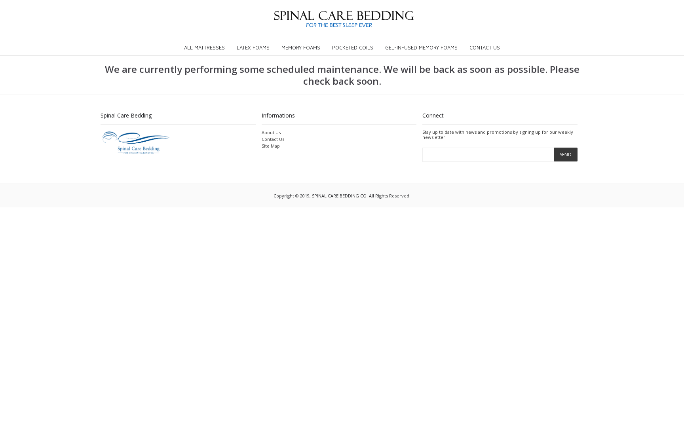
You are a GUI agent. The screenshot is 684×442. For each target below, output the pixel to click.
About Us (271, 132)
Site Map (271, 146)
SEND (566, 154)
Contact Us (273, 139)
